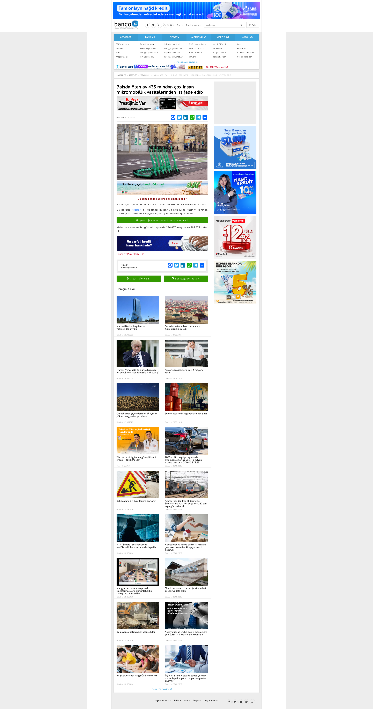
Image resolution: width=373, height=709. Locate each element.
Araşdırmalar (122, 57)
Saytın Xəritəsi (211, 700)
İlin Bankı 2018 (147, 57)
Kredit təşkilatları (148, 48)
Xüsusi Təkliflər (244, 57)
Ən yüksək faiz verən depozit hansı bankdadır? (162, 220)
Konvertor (241, 48)
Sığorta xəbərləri (172, 53)
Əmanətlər (218, 48)
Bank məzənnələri (245, 53)
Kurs (239, 44)
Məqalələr (144, 75)
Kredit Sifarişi (219, 44)
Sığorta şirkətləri (172, 44)
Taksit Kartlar (219, 57)
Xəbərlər (125, 37)
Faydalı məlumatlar (173, 57)
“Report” (137, 209)
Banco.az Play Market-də (130, 254)
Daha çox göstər (161, 689)
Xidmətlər (223, 37)
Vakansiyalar (198, 37)
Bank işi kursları (196, 48)
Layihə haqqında (163, 700)
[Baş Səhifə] (126, 24)
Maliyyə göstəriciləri (149, 53)
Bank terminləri (196, 53)
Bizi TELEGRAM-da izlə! (217, 67)
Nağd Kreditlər (220, 53)
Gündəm (120, 48)
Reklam (177, 700)
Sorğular (197, 700)
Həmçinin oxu (126, 289)
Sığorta (174, 37)
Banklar (150, 37)
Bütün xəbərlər (123, 44)
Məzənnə (247, 37)
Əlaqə (187, 700)
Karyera (192, 57)
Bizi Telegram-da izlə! (187, 278)
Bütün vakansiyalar (198, 44)
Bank (118, 53)
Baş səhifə (121, 75)
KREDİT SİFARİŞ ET (140, 278)
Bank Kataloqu (147, 44)
